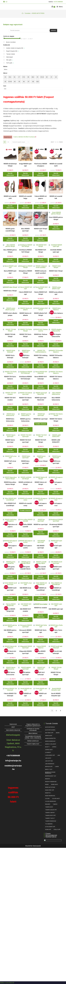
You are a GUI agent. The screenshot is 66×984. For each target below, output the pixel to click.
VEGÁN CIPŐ (48, 829)
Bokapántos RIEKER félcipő (25, 272)
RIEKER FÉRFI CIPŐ (49, 790)
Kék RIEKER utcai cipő (25, 589)
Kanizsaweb (37, 846)
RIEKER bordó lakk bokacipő (56, 652)
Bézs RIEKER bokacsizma (56, 399)
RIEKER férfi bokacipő (41, 673)
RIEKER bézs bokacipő (25, 356)
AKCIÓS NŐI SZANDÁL (50, 730)
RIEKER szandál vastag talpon (40, 568)
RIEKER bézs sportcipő (25, 462)
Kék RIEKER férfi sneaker (25, 610)
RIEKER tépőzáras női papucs (10, 525)
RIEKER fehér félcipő (56, 271)
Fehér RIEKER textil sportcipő (10, 589)
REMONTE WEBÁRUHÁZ (51, 781)
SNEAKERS (47, 804)
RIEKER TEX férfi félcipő (40, 441)
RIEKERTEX (48, 792)
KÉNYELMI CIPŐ (48, 766)
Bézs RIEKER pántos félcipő (10, 251)
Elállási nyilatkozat (33, 741)
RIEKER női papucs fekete (41, 504)
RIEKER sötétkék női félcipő (25, 483)
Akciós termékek (11, 42)
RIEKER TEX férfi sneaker (10, 399)
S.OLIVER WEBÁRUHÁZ (50, 801)
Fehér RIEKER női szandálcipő (40, 589)
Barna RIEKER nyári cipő (10, 272)
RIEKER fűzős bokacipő (10, 356)
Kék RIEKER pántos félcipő (10, 631)
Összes (61, 142)
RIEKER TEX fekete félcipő (56, 420)
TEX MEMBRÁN (48, 823)
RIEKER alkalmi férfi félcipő (40, 314)
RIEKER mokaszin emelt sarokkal (40, 272)
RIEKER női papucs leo (56, 483)
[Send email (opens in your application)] (6, 2)
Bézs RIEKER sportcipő (25, 230)
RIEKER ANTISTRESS (38, 13)
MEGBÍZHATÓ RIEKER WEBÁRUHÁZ (50, 773)
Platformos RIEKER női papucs (40, 165)
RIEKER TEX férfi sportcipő (25, 441)
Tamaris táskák (10, 54)
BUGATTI (47, 746)
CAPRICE (54, 746)
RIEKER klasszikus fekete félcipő (10, 483)
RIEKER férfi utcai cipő (10, 462)
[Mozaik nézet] (4, 142)
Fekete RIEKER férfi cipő (25, 293)
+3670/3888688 (58, 1)
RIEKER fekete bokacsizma (10, 673)
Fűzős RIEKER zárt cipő (41, 694)
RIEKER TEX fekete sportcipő (25, 399)
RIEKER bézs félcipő (10, 291)
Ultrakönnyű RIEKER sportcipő (55, 525)
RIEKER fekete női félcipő (41, 483)
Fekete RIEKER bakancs (40, 652)
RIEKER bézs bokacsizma (10, 420)
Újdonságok (9, 57)
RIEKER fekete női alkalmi (25, 314)
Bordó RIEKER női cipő (25, 694)
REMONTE (47, 778)
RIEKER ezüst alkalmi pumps (10, 314)
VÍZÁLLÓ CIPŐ (57, 829)
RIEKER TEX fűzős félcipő (25, 335)
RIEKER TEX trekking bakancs (40, 356)
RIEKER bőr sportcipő (41, 419)
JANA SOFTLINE (49, 761)
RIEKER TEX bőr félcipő (56, 673)
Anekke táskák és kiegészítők (14, 48)
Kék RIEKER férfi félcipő (40, 251)
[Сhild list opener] (24, 48)
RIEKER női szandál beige (25, 197)
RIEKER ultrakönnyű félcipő (10, 165)
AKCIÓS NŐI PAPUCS (50, 727)
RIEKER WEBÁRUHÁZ (50, 795)
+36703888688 (13, 755)
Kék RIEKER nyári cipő (56, 609)
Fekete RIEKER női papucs (41, 197)
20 (55, 142)
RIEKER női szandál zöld (10, 197)
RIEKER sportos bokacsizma (25, 420)
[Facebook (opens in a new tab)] (4, 2)
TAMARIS (55, 804)
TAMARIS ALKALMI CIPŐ (51, 809)
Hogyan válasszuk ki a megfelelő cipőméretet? (32, 725)
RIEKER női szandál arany (25, 504)
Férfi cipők (9, 63)
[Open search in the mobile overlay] (33, 30)
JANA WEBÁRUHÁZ (49, 763)
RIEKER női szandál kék (56, 197)
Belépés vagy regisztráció (12, 25)
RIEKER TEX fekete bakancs (56, 378)
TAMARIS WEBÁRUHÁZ (50, 821)
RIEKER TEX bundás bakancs (56, 356)
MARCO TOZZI (48, 769)
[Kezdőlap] (22, 13)
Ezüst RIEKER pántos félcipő (56, 218)
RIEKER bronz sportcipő (55, 462)
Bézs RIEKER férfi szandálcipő (10, 504)
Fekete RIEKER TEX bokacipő (10, 694)
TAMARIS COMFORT (50, 812)
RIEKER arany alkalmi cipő (56, 293)
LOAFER (57, 766)
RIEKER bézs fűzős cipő (56, 631)
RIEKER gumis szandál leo (10, 568)
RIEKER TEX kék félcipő (10, 335)
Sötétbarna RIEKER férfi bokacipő (25, 378)
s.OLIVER (47, 798)
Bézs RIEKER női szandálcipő (56, 589)
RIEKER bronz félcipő (41, 461)
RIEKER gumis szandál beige (10, 230)
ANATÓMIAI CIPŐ (49, 732)
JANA (58, 755)
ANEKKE (58, 732)
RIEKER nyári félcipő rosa (40, 230)
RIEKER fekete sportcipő (10, 441)
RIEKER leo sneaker (40, 608)
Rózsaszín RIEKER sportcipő (25, 631)
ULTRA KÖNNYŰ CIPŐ (50, 826)
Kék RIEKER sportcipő (40, 547)
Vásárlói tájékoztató (33, 744)
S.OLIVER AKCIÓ (56, 798)
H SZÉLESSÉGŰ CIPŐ (50, 755)
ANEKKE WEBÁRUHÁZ (50, 741)
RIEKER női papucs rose (56, 504)
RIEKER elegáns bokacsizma (56, 335)
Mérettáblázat (33, 733)
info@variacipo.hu (13, 761)
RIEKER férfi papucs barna (10, 547)
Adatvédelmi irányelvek (13, 730)
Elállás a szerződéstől (7, 983)
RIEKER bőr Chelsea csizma (40, 335)
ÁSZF (13, 727)
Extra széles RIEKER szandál (25, 525)
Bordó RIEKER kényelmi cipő (55, 694)
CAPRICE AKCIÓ (49, 749)
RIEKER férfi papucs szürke (25, 547)
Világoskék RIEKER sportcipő (25, 652)
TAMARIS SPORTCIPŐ (50, 815)
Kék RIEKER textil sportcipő (56, 568)
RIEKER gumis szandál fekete (25, 568)
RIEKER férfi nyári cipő (56, 547)
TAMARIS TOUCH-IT (50, 818)
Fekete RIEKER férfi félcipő (40, 293)
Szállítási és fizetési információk (33, 729)
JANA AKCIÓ (48, 758)
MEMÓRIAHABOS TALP (50, 776)
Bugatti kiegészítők (11, 51)
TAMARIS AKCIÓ (49, 807)
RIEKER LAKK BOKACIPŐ (56, 441)
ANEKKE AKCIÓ (48, 735)
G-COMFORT (48, 752)
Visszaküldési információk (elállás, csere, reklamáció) (33, 737)
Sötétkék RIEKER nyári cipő (55, 251)
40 (57, 142)
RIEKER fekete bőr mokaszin (10, 652)
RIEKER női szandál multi (56, 165)
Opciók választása (10, 174)
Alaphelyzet (8, 137)
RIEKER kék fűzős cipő (40, 631)
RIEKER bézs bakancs (56, 313)
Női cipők (9, 60)
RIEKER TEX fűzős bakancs (10, 378)
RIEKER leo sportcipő (41, 524)
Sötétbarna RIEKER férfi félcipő (25, 251)
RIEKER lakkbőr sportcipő (25, 673)
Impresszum (13, 724)
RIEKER (47, 784)
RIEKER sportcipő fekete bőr (40, 399)
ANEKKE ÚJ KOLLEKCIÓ (50, 744)
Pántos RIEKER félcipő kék (10, 610)
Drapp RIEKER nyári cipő (25, 165)
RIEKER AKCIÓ (54, 784)
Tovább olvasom (40, 424)
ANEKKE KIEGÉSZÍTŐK (50, 738)
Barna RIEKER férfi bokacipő (41, 378)
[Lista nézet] (8, 142)
